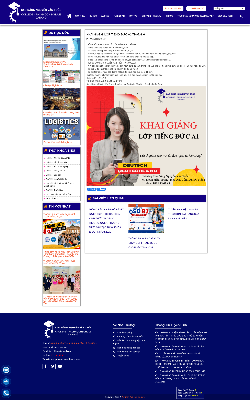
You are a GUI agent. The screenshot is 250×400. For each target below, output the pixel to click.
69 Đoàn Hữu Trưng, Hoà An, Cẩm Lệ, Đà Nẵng (73, 343)
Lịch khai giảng (124, 332)
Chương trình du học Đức (130, 336)
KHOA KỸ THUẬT (52, 199)
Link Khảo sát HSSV (53, 175)
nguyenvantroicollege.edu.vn (65, 359)
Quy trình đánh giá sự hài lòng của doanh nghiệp (59, 184)
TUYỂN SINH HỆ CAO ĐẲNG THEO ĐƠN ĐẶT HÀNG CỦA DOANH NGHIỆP (183, 214)
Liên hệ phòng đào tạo (128, 347)
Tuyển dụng (123, 355)
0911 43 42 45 (198, 8)
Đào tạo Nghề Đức (52, 85)
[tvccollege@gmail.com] (6, 370)
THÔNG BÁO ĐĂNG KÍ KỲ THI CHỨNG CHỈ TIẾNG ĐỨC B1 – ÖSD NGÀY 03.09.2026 (144, 243)
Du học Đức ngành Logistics (57, 142)
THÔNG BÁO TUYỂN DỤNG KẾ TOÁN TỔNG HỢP (59, 215)
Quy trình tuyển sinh (54, 190)
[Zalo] (6, 381)
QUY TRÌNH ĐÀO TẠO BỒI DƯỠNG (58, 194)
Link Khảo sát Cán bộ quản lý (57, 162)
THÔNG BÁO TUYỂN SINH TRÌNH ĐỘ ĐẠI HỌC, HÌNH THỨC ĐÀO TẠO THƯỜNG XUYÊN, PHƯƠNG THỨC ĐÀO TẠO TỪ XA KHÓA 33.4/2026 (179, 364)
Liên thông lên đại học (128, 351)
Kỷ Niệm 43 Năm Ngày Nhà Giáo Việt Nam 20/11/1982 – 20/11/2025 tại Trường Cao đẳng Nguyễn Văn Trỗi (60, 300)
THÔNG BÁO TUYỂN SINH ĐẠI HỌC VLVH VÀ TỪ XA (59, 262)
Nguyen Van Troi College (133, 397)
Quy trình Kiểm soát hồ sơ (56, 179)
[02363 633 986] (6, 393)
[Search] (241, 16)
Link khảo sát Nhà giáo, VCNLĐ (58, 158)
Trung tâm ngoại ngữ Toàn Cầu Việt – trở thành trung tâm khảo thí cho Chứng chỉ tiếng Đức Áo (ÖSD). (61, 254)
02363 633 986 (174, 8)
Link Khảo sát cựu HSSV (55, 171)
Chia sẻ (92, 189)
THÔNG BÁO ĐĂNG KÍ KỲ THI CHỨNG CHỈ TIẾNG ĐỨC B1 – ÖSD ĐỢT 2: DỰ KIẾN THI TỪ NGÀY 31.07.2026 (180, 378)
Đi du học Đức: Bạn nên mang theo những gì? (61, 113)
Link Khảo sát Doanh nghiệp (57, 167)
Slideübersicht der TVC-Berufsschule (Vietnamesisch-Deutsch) (58, 64)
